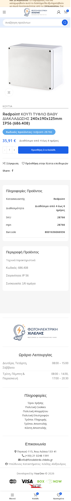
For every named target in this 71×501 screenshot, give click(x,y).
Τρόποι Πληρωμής (35, 419)
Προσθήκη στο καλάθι (43, 149)
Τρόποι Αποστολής (35, 423)
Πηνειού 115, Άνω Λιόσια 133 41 (37, 451)
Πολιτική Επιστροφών (35, 415)
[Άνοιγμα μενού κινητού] (4, 12)
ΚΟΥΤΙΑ (7, 106)
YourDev (39, 473)
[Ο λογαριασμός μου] (58, 12)
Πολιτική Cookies (35, 407)
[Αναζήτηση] (65, 22)
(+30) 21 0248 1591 (37, 455)
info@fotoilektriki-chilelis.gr (37, 459)
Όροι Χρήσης (35, 403)
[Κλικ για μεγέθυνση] (9, 92)
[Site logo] (35, 11)
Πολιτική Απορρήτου (35, 411)
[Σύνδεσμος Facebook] (12, 170)
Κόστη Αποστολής (35, 427)
